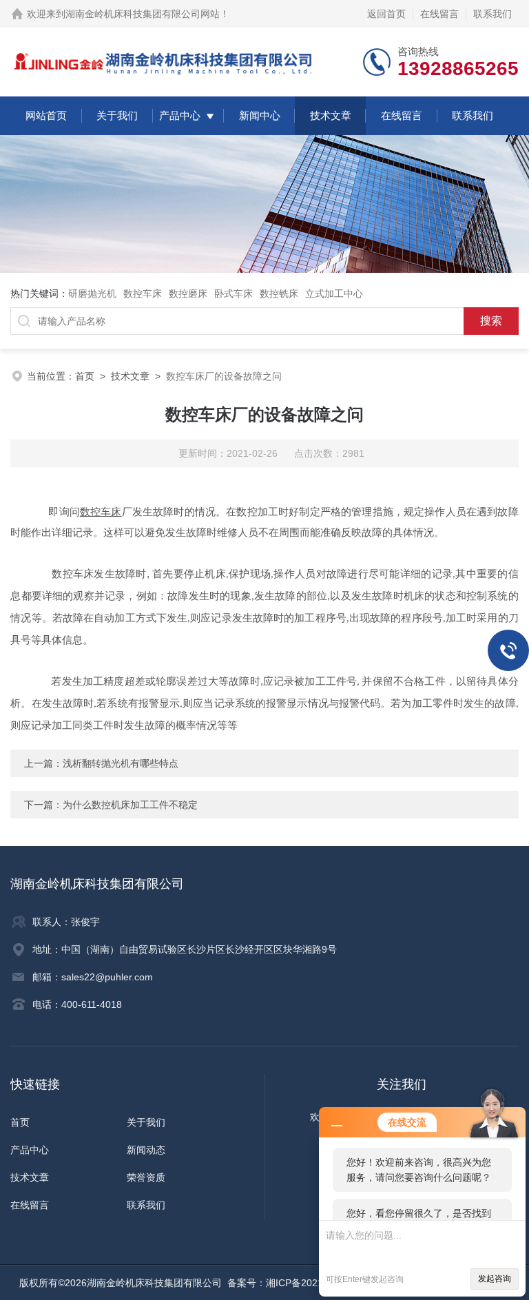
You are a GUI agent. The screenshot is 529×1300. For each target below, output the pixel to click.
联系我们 (492, 13)
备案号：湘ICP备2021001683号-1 (301, 1282)
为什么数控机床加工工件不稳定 (130, 804)
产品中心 (179, 115)
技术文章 (330, 115)
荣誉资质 (146, 1177)
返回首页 (386, 13)
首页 (84, 376)
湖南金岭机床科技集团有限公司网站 (142, 13)
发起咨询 (494, 1278)
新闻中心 (259, 115)
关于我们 (117, 115)
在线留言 (439, 13)
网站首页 (46, 115)
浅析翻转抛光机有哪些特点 (120, 763)
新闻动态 (146, 1149)
